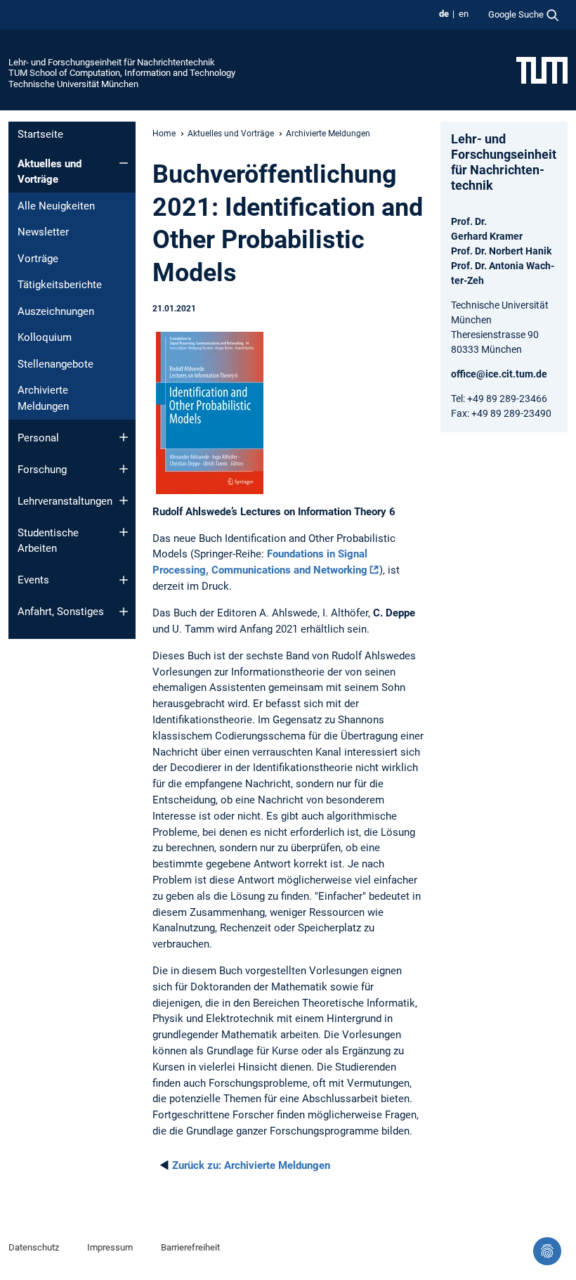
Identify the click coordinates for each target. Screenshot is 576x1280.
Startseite (40, 134)
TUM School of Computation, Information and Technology (121, 72)
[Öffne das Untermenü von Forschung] (123, 468)
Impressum (110, 1247)
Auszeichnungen (56, 311)
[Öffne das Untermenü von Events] (123, 579)
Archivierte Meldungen (43, 398)
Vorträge (38, 258)
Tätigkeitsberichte (60, 284)
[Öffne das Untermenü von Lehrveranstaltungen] (123, 500)
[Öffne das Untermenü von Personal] (123, 437)
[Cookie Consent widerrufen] (547, 1251)
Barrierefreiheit (190, 1247)
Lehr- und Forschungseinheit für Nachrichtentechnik (111, 62)
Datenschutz (33, 1247)
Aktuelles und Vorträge (49, 171)
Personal (38, 438)
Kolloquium (45, 337)
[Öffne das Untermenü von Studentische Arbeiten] (123, 532)
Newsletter (43, 232)
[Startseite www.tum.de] (542, 69)
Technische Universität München (73, 84)
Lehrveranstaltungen (65, 501)
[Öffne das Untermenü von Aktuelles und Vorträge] (123, 163)
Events (33, 580)
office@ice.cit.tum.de (499, 374)
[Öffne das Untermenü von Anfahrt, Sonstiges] (123, 611)
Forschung (42, 469)
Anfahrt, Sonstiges (61, 611)
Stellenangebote (55, 364)
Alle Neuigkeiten (56, 206)
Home (164, 133)
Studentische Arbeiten (48, 540)
